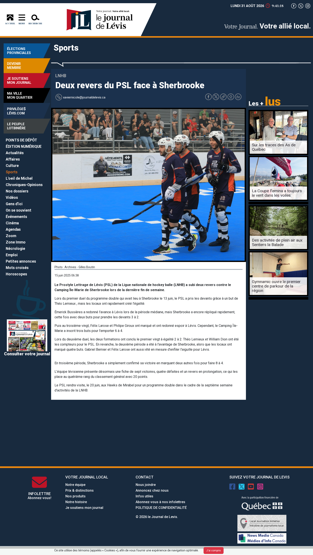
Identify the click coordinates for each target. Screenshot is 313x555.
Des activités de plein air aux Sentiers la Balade (277, 242)
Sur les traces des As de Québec (274, 147)
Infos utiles (144, 496)
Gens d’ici (14, 204)
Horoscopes (16, 274)
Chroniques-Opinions (24, 185)
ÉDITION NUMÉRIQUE (24, 146)
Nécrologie (15, 248)
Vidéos (12, 197)
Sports (11, 172)
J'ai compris (213, 550)
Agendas (13, 229)
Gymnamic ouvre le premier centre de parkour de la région (276, 286)
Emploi (12, 255)
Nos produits (75, 496)
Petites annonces (21, 261)
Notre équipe (75, 485)
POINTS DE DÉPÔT (21, 140)
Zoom (11, 236)
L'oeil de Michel (19, 178)
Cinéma (12, 223)
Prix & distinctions (79, 490)
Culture (12, 166)
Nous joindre (146, 485)
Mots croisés (17, 268)
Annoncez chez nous (152, 490)
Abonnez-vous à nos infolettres (160, 502)
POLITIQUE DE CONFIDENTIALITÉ (161, 508)
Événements (16, 217)
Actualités (15, 153)
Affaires (13, 159)
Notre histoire (76, 502)
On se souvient (18, 210)
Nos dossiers (17, 191)
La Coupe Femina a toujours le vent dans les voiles (277, 193)
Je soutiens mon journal (84, 508)
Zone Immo (16, 242)
